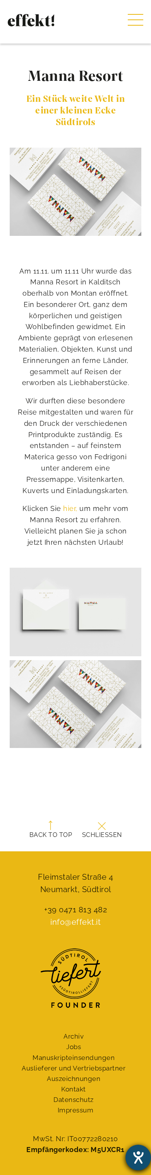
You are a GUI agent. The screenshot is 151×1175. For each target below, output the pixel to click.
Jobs (73, 1047)
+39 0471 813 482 (75, 909)
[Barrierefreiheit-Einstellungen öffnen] (138, 1157)
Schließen (102, 835)
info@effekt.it (75, 922)
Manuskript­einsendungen (74, 1058)
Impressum (76, 1110)
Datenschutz (73, 1100)
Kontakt (73, 1089)
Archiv (73, 1036)
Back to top (50, 835)
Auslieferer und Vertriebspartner (73, 1068)
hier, (70, 508)
